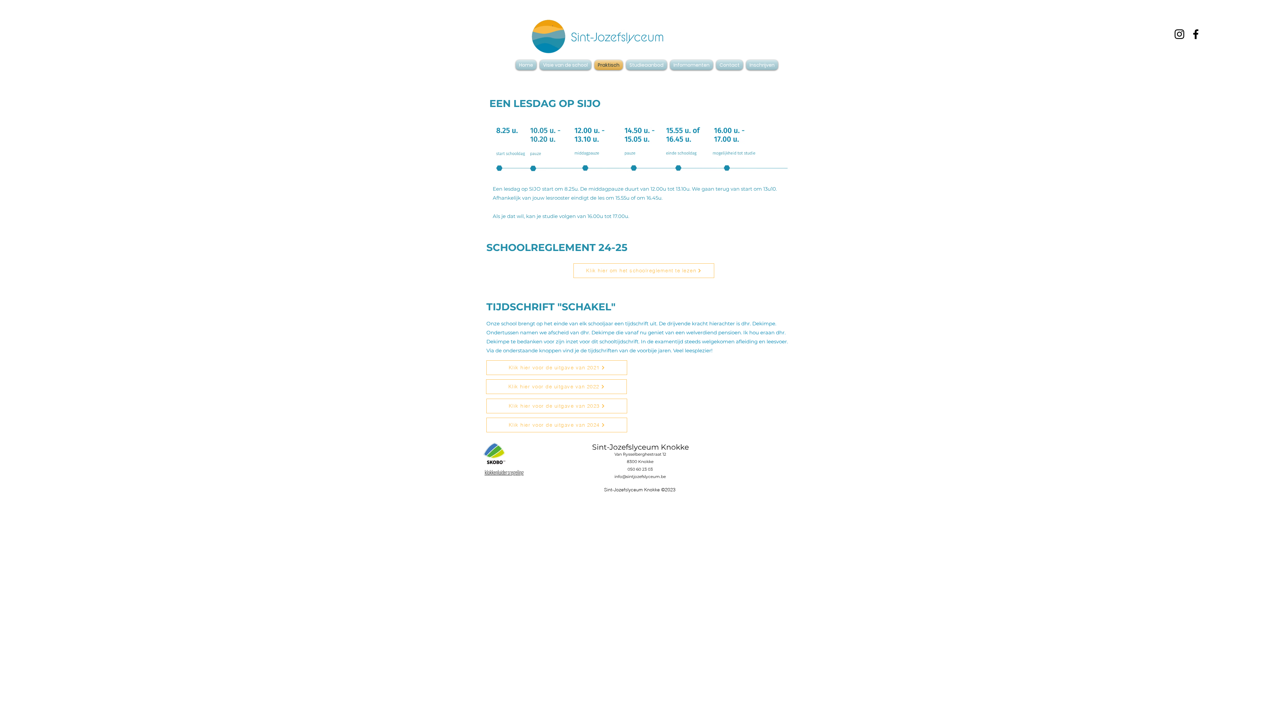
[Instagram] (1179, 34)
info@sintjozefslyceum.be (640, 476)
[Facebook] (1195, 34)
